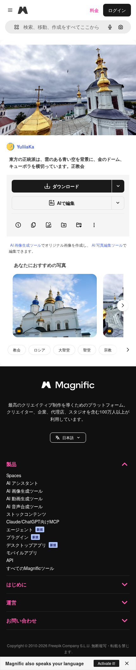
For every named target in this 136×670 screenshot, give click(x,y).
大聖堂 (64, 349)
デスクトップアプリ (31, 545)
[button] (68, 438)
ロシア (39, 349)
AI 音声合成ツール (24, 506)
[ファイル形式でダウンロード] (118, 186)
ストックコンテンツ (26, 514)
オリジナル (43, 54)
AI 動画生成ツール (24, 498)
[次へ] (122, 305)
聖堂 (87, 349)
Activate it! (106, 663)
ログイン (117, 10)
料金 (94, 10)
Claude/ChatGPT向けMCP (32, 521)
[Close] (127, 663)
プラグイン (22, 537)
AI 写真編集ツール (107, 245)
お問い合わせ (21, 620)
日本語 (68, 437)
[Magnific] (68, 386)
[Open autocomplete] (14, 27)
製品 (11, 464)
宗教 (108, 349)
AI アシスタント (22, 483)
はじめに (16, 584)
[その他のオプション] (94, 225)
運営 (11, 602)
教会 (17, 349)
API (9, 560)
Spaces (13, 475)
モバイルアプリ (21, 552)
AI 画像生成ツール (25, 245)
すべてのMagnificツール (30, 568)
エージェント (24, 529)
